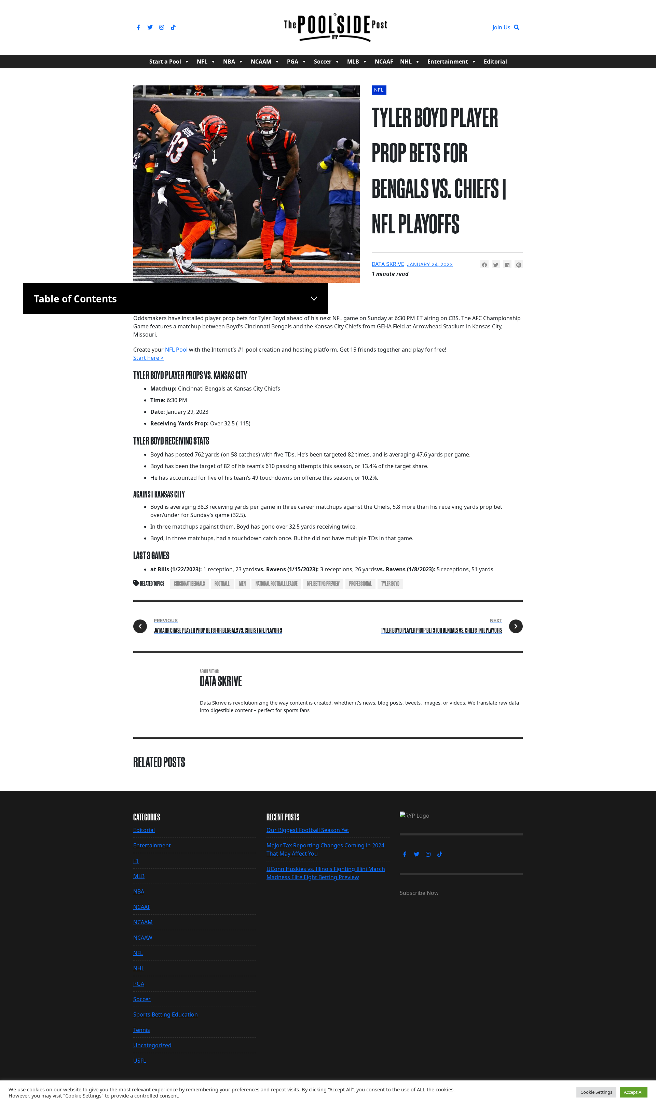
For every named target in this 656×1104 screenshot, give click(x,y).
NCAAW (142, 937)
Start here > (148, 358)
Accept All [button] (633, 1092)
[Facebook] (138, 27)
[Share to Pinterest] (519, 264)
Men (242, 583)
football (222, 583)
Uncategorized (152, 1045)
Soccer (322, 61)
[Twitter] (150, 27)
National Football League (277, 583)
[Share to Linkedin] (507, 264)
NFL (202, 61)
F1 (136, 860)
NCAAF (384, 61)
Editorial (495, 61)
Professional (360, 583)
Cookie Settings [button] (596, 1092)
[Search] (516, 27)
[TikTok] (173, 27)
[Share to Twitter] (496, 264)
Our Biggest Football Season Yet (307, 830)
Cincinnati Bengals (189, 583)
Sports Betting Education (165, 1014)
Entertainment (447, 61)
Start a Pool (165, 61)
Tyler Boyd (390, 583)
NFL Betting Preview (323, 583)
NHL (406, 61)
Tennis (141, 1030)
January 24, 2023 (430, 264)
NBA (229, 61)
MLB (353, 61)
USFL (139, 1060)
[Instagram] (161, 27)
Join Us (501, 27)
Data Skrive (388, 264)
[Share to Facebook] (484, 264)
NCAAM (261, 61)
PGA (292, 61)
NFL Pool (176, 349)
